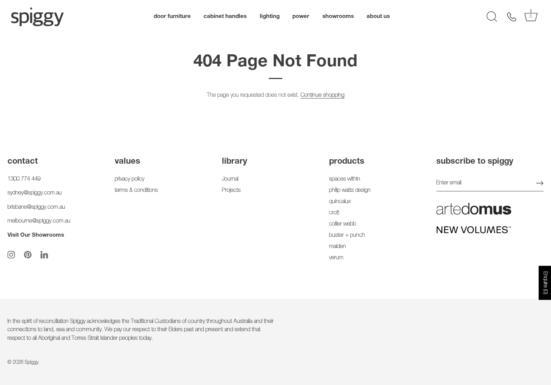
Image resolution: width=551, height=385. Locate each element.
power (300, 16)
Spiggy (31, 362)
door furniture (172, 16)
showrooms (338, 16)
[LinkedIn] (44, 255)
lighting (270, 16)
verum (336, 258)
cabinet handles (225, 16)
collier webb (342, 224)
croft (334, 213)
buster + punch (347, 235)
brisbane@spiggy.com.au (36, 207)
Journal (230, 179)
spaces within (344, 179)
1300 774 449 (23, 179)
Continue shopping (322, 95)
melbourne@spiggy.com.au (38, 221)
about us (378, 16)
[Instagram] (11, 255)
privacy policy (129, 179)
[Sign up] (540, 183)
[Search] (492, 17)
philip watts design (350, 190)
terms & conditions (136, 190)
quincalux (339, 201)
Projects (231, 190)
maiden (337, 246)
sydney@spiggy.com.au (34, 193)
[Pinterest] (27, 255)
